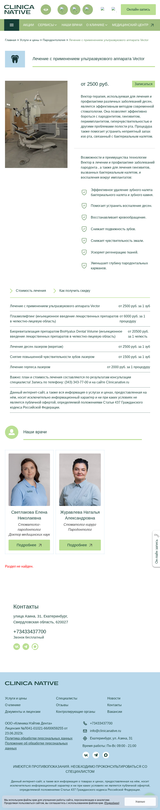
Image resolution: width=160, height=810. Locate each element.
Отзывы (62, 705)
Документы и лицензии (22, 711)
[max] (87, 9)
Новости (113, 698)
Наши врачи (72, 25)
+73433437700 (29, 631)
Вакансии (114, 711)
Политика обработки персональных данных (38, 738)
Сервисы (46, 25)
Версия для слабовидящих (46, 9)
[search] (103, 9)
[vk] (63, 9)
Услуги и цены (16, 698)
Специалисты (66, 698)
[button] (156, 549)
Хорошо (140, 801)
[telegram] (75, 9)
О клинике (95, 25)
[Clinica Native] (80, 683)
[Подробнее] (111, 803)
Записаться (143, 84)
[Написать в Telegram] (25, 646)
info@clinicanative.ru (105, 731)
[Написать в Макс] (35, 646)
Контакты (114, 705)
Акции (28, 25)
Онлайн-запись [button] (138, 9)
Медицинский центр (130, 25)
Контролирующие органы (75, 711)
